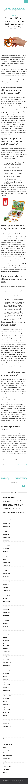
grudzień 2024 (6, 562)
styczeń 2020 (6, 668)
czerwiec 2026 (6, 523)
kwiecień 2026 (6, 526)
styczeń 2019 (6, 687)
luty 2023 (5, 606)
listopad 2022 (6, 615)
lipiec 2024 (5, 567)
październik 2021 (7, 648)
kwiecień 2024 (6, 573)
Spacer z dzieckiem (14, 8)
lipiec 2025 (5, 551)
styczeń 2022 (6, 640)
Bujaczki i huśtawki (7, 744)
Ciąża (4, 747)
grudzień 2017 (6, 720)
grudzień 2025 (6, 537)
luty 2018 (5, 715)
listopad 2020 (6, 659)
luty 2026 (5, 531)
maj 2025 (5, 556)
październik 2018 (7, 695)
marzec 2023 (6, 604)
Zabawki (14, 15)
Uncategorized (6, 769)
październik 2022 (7, 618)
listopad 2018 (6, 693)
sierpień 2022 (6, 620)
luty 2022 (5, 637)
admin (17, 28)
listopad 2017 (6, 723)
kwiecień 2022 (6, 631)
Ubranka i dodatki (7, 766)
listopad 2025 (6, 540)
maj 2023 (5, 598)
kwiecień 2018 (6, 709)
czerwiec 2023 (6, 595)
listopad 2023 (6, 584)
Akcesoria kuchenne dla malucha (11, 736)
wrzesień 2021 (6, 651)
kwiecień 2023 (6, 601)
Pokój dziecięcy (6, 761)
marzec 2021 (6, 654)
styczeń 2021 (6, 656)
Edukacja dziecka (7, 752)
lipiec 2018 (5, 701)
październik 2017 (7, 726)
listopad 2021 (6, 645)
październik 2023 (7, 587)
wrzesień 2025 (6, 545)
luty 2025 (5, 559)
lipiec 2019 (5, 676)
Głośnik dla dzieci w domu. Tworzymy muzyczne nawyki (5, 478)
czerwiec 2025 (6, 554)
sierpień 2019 (6, 673)
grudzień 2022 (6, 612)
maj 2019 (5, 681)
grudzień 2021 (6, 643)
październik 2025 (7, 542)
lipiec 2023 (5, 593)
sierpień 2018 (6, 698)
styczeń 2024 (6, 579)
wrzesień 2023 (6, 590)
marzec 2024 (6, 576)
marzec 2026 (6, 529)
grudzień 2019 (6, 670)
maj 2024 (5, 570)
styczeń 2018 (6, 718)
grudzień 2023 (6, 581)
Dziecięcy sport (6, 749)
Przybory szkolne (7, 763)
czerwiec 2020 (6, 665)
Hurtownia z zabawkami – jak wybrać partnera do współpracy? (21, 478)
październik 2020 (7, 662)
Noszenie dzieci (6, 758)
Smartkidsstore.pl (22, 464)
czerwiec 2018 (6, 704)
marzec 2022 (6, 634)
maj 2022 (5, 629)
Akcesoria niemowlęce (8, 738)
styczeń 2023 (6, 609)
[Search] (23, 486)
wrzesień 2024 (6, 565)
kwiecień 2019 (6, 684)
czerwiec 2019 (6, 679)
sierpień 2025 (6, 548)
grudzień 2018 (6, 690)
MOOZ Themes (10, 782)
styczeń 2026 (6, 534)
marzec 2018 (6, 712)
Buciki (4, 741)
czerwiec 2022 (6, 626)
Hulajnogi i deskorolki (8, 755)
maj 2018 (5, 707)
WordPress (22, 782)
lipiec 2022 (5, 623)
